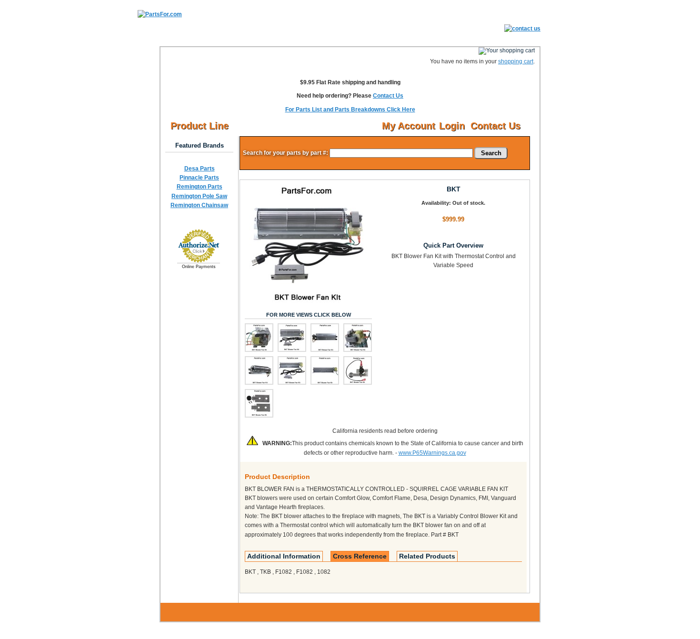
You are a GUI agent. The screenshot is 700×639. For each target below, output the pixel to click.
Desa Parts (199, 168)
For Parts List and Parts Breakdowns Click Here (350, 109)
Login (452, 125)
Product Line (199, 125)
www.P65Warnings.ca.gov (432, 452)
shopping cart (515, 61)
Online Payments (199, 266)
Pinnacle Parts (199, 177)
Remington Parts (199, 186)
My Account (408, 125)
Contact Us (388, 95)
